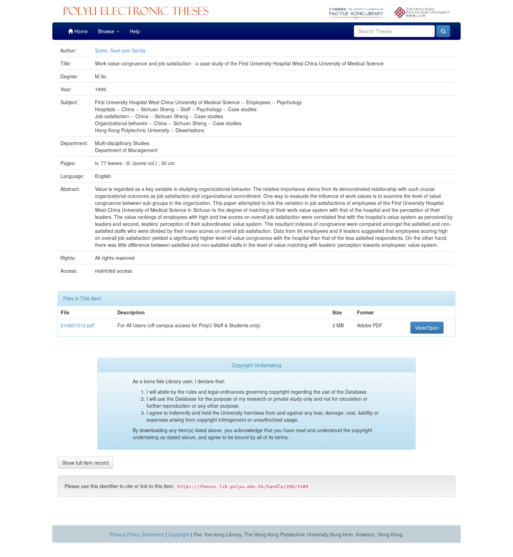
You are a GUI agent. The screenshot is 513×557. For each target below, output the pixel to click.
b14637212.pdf (77, 325)
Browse (107, 31)
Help (135, 31)
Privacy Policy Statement (137, 534)
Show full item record (85, 462)
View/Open (427, 327)
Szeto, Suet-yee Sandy (120, 50)
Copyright (178, 534)
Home (80, 31)
